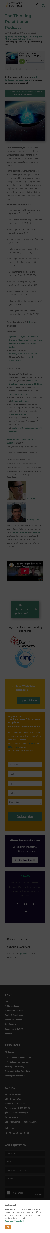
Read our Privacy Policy (15, 1221)
